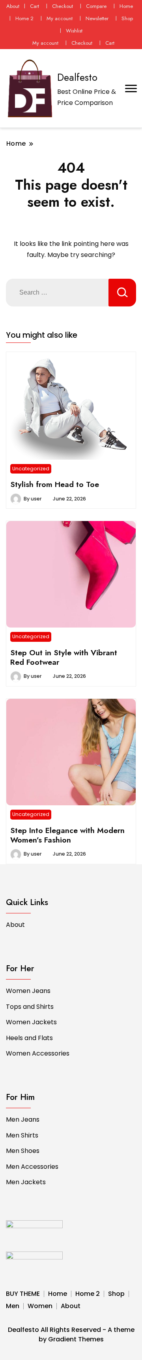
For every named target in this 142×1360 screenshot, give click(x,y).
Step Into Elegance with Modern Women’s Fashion (67, 835)
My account (60, 18)
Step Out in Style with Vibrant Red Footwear (63, 657)
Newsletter (97, 18)
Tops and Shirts (30, 1006)
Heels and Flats (29, 1037)
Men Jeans (22, 1119)
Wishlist (74, 30)
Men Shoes (22, 1150)
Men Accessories (32, 1166)
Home (126, 6)
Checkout (62, 6)
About (12, 6)
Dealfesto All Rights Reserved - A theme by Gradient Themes (71, 1334)
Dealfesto (77, 77)
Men (12, 1306)
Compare (96, 6)
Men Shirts (22, 1135)
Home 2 (24, 18)
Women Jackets (31, 1022)
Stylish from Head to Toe (54, 484)
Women (40, 1306)
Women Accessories (37, 1053)
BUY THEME (23, 1293)
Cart (34, 6)
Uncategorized (30, 468)
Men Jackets (26, 1182)
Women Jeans (28, 990)
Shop (127, 18)
